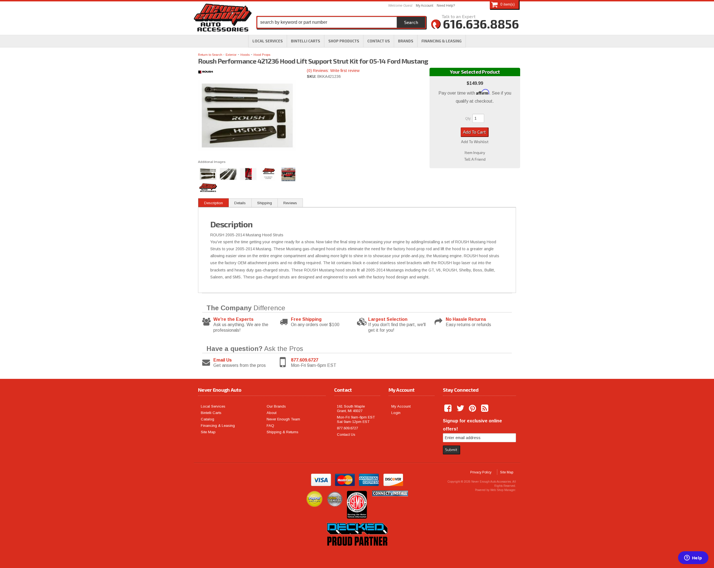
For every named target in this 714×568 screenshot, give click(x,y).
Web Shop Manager (502, 490)
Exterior (231, 54)
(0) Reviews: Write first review (333, 70)
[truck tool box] (357, 552)
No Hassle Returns (466, 319)
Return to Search (210, 54)
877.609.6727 (304, 360)
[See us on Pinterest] (473, 408)
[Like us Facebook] (448, 408)
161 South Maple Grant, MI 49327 (351, 408)
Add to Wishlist (475, 142)
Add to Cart (474, 131)
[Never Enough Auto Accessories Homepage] (223, 19)
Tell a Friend (475, 159)
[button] (343, 41)
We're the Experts (233, 319)
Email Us (222, 360)
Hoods (245, 54)
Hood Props (262, 54)
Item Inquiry (475, 153)
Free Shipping (306, 319)
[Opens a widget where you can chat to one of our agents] (693, 558)
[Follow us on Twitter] (461, 408)
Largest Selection (387, 319)
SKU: (312, 76)
